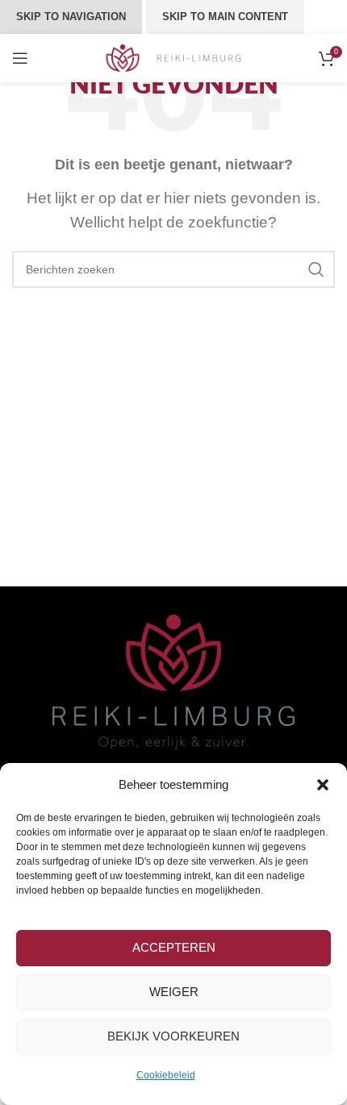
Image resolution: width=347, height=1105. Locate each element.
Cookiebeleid (165, 1075)
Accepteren (173, 947)
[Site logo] (174, 57)
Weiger (174, 992)
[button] (323, 785)
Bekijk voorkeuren (173, 1036)
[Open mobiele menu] (20, 58)
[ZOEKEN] (316, 269)
